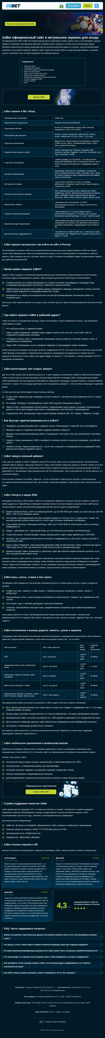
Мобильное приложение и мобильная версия (40, 77)
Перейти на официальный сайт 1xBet (20, 24)
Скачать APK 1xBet (41, 792)
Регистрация (73, 6)
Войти (87, 6)
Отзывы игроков (30, 81)
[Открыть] (61, 5)
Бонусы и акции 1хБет (32, 71)
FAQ (25, 82)
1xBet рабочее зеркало (32, 68)
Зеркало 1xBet (39, 97)
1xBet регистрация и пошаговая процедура (39, 70)
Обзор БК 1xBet (29, 66)
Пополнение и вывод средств (34, 75)
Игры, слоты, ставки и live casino (35, 73)
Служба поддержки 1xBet (33, 79)
